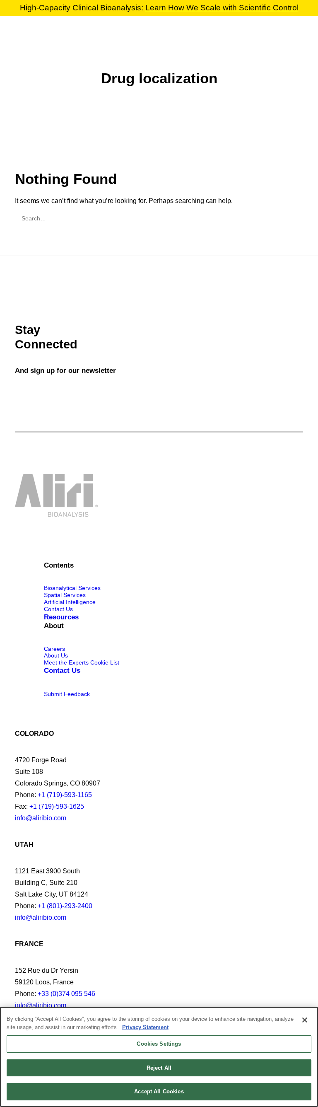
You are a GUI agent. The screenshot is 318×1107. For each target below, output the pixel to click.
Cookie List (104, 662)
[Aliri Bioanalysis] (31, 35)
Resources (61, 617)
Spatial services (65, 595)
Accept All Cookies (158, 1091)
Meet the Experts (66, 662)
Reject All (159, 1068)
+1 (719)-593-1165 (65, 794)
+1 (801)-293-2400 (65, 905)
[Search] (159, 218)
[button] (299, 35)
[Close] (305, 1020)
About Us (56, 655)
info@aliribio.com (40, 818)
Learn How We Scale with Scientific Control (222, 7)
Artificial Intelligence (70, 602)
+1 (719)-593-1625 (56, 806)
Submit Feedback (67, 694)
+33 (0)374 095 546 (66, 993)
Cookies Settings (159, 1044)
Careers (54, 648)
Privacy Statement (145, 1027)
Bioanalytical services (72, 588)
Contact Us (58, 609)
